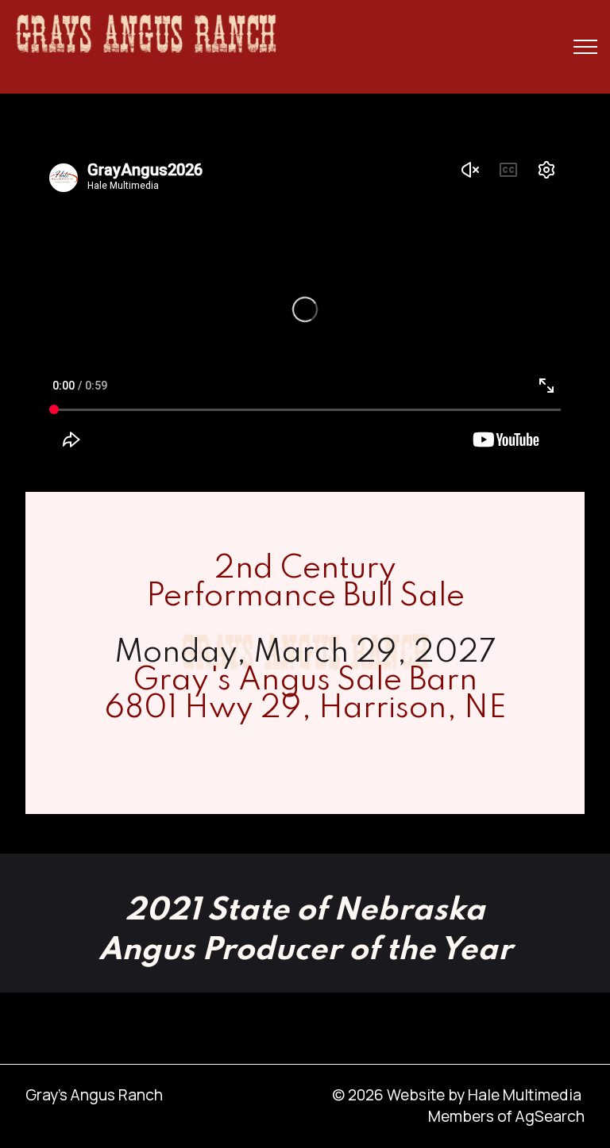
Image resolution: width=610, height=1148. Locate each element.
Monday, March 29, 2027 (305, 653)
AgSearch (550, 1116)
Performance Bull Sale (305, 597)
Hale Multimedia (524, 1095)
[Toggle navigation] (585, 47)
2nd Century (305, 569)
